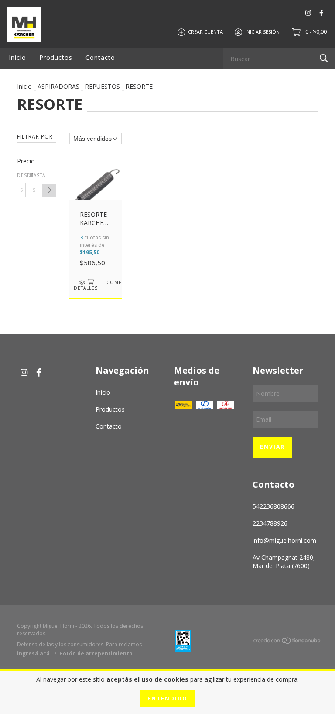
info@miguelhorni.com (284, 540)
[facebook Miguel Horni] (321, 13)
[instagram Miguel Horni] (308, 13)
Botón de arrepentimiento (96, 653)
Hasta (34, 175)
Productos (55, 57)
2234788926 (270, 523)
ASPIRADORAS (58, 86)
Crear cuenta (205, 31)
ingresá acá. (34, 653)
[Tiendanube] (287, 642)
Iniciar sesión (262, 31)
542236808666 (273, 506)
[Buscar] (324, 58)
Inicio (17, 57)
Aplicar (49, 190)
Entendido (167, 698)
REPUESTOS (102, 86)
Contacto (100, 57)
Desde (21, 175)
